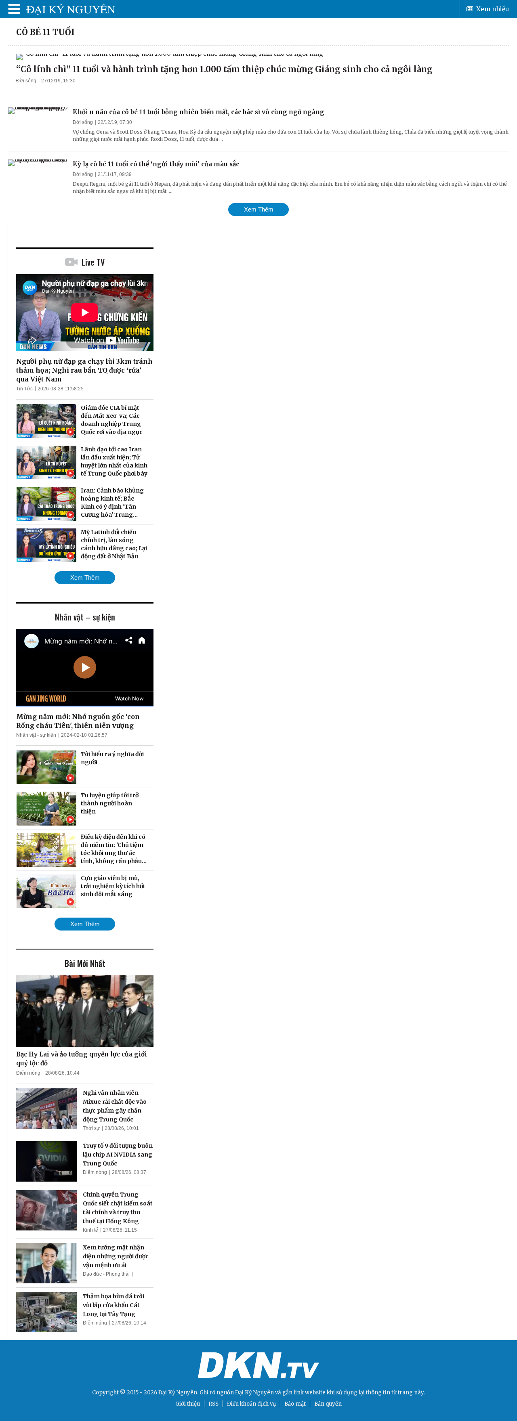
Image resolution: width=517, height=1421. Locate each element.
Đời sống (26, 81)
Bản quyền (328, 1403)
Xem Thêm (258, 209)
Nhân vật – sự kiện (85, 617)
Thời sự (91, 1128)
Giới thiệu (187, 1403)
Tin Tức (24, 389)
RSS (213, 1403)
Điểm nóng (28, 1073)
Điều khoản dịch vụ (251, 1403)
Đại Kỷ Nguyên (254, 1392)
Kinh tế (90, 1230)
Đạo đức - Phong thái (106, 1274)
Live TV (93, 262)
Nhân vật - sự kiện (36, 735)
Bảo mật (295, 1403)
